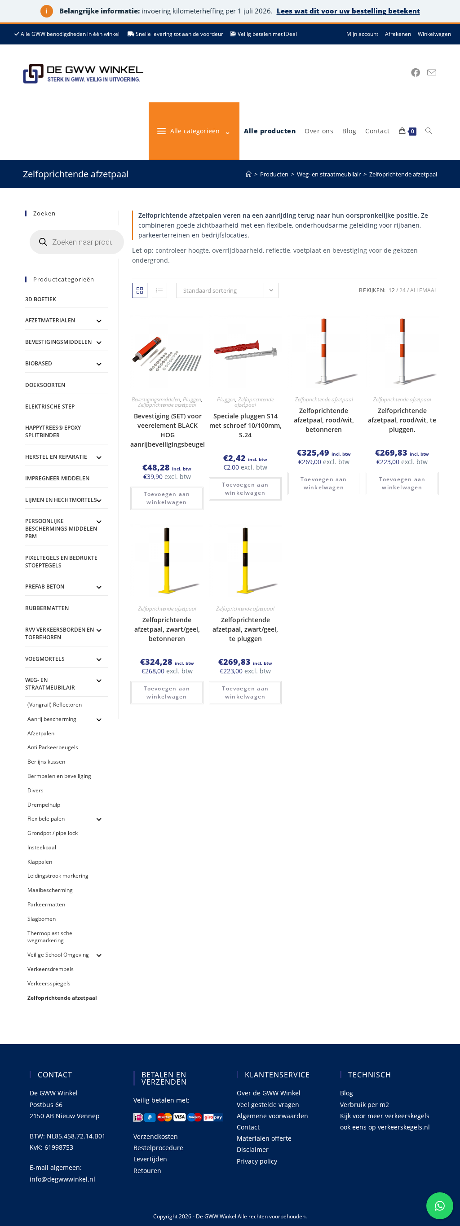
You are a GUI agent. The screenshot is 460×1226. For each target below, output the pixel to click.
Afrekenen (398, 34)
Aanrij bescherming (51, 719)
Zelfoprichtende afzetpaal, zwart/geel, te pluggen (245, 629)
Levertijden (150, 1159)
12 (392, 290)
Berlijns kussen (46, 761)
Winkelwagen (434, 34)
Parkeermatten (46, 904)
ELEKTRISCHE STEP (50, 406)
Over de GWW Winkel (269, 1093)
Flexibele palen (46, 818)
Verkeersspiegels (49, 983)
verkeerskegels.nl (404, 1127)
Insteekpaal (41, 847)
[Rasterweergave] (139, 290)
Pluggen (192, 399)
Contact (248, 1127)
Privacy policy (257, 1161)
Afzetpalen (40, 733)
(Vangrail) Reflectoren (54, 704)
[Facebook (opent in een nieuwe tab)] (415, 72)
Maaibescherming (50, 890)
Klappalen (39, 862)
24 (402, 290)
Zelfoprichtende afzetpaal (403, 174)
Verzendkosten (155, 1136)
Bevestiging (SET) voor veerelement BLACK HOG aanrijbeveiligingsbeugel (167, 430)
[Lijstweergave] (159, 290)
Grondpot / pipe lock (52, 833)
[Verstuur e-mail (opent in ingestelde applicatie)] (432, 73)
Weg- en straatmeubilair (50, 683)
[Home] (249, 174)
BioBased (38, 363)
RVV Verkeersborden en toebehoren (59, 633)
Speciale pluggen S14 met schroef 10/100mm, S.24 (245, 425)
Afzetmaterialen (50, 320)
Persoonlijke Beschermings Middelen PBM (61, 528)
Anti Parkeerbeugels (52, 747)
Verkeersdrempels (50, 969)
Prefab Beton (44, 586)
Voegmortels (45, 659)
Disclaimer (253, 1149)
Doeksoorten (45, 385)
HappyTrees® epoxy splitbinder (53, 431)
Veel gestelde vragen (268, 1104)
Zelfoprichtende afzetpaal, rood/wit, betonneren (324, 420)
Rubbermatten (47, 608)
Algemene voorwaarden (272, 1116)
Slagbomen (41, 919)
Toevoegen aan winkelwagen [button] (167, 498)
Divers (35, 790)
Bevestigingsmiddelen (156, 399)
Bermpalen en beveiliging (59, 776)
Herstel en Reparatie (56, 457)
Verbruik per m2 (364, 1104)
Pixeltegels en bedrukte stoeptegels (61, 561)
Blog (346, 1093)
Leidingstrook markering (57, 875)
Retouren (147, 1170)
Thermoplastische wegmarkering (49, 937)
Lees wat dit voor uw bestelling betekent (348, 10)
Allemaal (423, 290)
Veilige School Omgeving (58, 954)
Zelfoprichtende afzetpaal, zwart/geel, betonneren (167, 629)
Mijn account (362, 34)
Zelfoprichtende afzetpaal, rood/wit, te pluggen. (402, 420)
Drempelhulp (43, 805)
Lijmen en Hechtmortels (61, 500)
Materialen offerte (264, 1138)
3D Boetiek (40, 299)
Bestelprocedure (158, 1147)
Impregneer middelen (57, 478)
